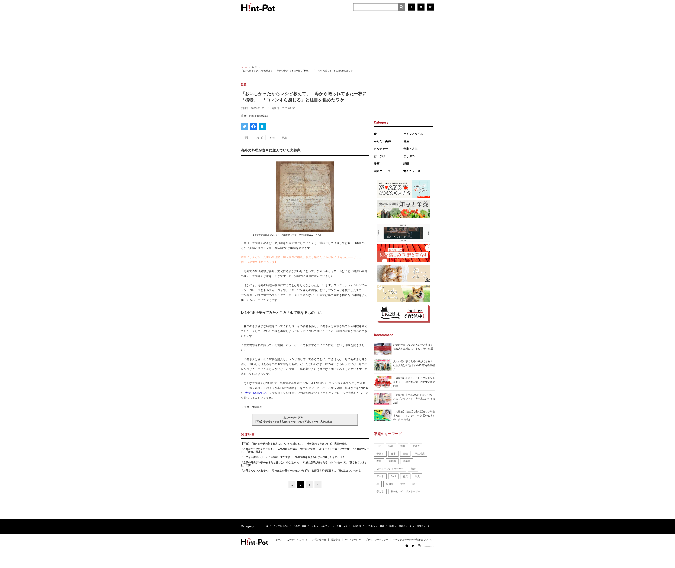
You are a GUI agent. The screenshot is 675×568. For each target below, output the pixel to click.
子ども (380, 491)
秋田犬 (389, 483)
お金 (406, 141)
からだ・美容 (382, 141)
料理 (245, 137)
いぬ (379, 446)
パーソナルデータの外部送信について (412, 539)
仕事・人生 (410, 148)
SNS (272, 137)
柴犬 (417, 476)
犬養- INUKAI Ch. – (257, 392)
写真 (390, 446)
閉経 (379, 461)
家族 (284, 137)
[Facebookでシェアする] (253, 126)
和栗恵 (406, 461)
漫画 (377, 163)
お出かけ (379, 156)
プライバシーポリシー (376, 539)
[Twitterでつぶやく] (244, 126)
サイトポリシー (353, 539)
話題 (406, 163)
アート (380, 476)
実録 (405, 453)
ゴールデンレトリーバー (390, 468)
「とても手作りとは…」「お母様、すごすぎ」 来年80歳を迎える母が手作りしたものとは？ (293, 457)
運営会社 (335, 539)
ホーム (278, 539)
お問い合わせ (319, 539)
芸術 (413, 468)
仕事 (393, 453)
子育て (380, 453)
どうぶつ (409, 156)
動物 (402, 446)
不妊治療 (420, 453)
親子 (414, 483)
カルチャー (381, 148)
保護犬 (416, 446)
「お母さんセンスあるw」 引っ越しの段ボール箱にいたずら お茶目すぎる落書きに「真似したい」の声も (301, 470)
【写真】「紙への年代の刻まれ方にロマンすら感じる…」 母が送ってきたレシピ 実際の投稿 (294, 443)
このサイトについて (297, 539)
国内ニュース (382, 171)
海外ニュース (411, 171)
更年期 (392, 461)
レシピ (259, 137)
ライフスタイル (413, 133)
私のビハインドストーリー (405, 491)
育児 (405, 476)
